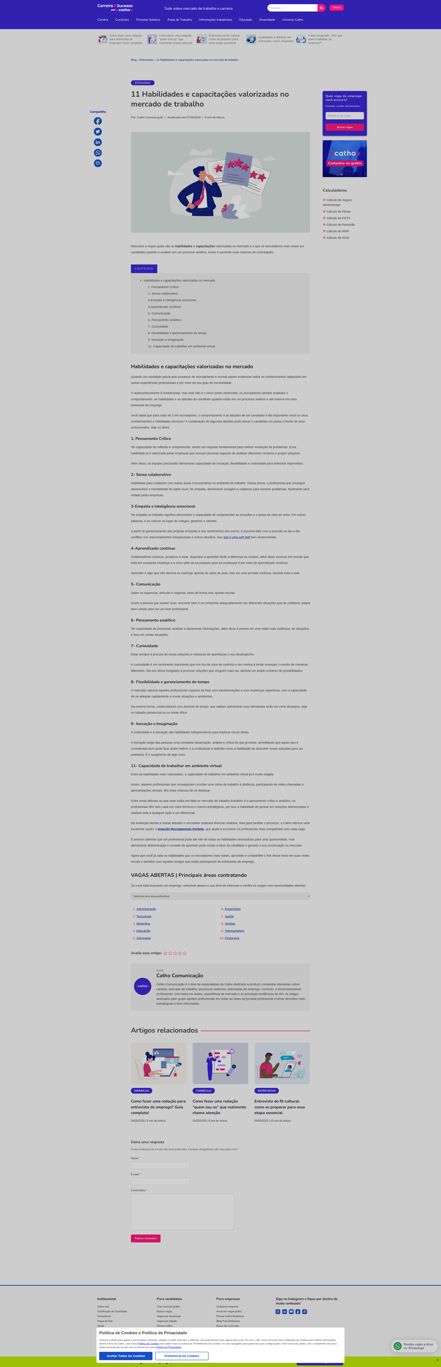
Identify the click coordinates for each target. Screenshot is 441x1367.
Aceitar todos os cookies (126, 1356)
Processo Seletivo (148, 20)
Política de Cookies (148, 1343)
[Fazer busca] (321, 8)
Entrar (336, 7)
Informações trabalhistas (215, 20)
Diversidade (267, 20)
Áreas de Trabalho (179, 20)
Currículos (122, 20)
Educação (245, 20)
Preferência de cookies (182, 1356)
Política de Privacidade (168, 1347)
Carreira (103, 20)
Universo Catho (292, 20)
